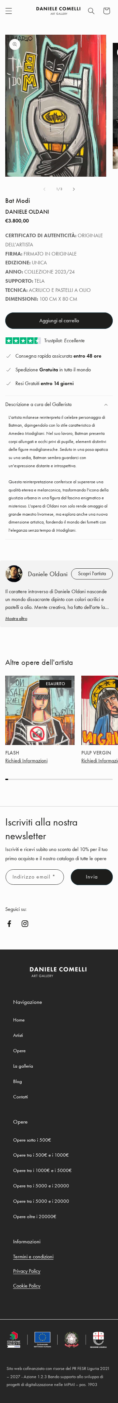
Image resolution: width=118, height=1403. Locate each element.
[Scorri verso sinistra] (44, 189)
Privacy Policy (26, 1271)
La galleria (23, 1066)
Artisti (18, 1035)
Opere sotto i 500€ (32, 1140)
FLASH (12, 753)
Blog (17, 1081)
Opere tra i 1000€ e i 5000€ (42, 1170)
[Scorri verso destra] (74, 189)
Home (19, 1020)
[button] (8, 10)
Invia (91, 877)
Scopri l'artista (92, 573)
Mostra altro (16, 618)
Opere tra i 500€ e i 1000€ (41, 1155)
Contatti (20, 1097)
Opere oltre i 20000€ (34, 1216)
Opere (19, 1051)
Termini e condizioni (33, 1256)
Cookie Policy (26, 1285)
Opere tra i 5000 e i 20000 (41, 1186)
